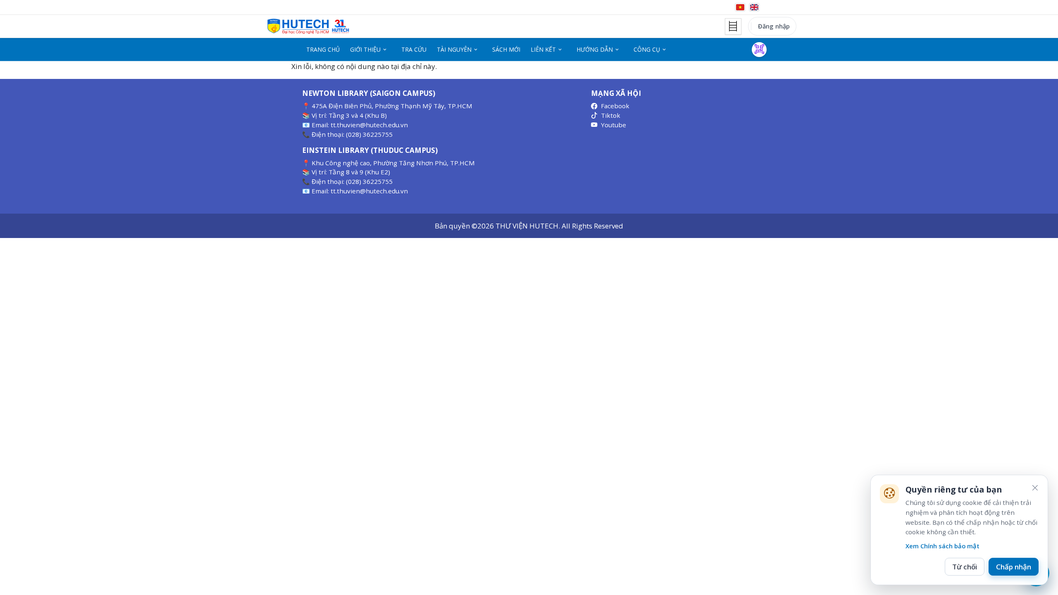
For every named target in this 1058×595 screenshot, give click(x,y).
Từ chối (964, 566)
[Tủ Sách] (733, 26)
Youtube (613, 125)
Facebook (615, 106)
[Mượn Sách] (759, 49)
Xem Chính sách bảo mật (942, 546)
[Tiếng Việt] (740, 7)
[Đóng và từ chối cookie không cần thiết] (1035, 488)
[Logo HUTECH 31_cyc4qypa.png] (308, 26)
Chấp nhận (1013, 566)
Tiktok (610, 115)
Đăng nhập (774, 26)
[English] (754, 7)
